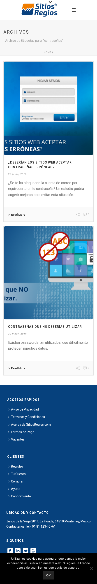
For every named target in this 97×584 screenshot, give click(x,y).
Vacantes (18, 439)
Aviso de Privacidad (25, 409)
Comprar (17, 481)
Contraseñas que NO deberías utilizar (45, 326)
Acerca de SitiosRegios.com (31, 424)
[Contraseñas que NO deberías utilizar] (48, 273)
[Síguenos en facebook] (10, 551)
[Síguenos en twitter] (25, 551)
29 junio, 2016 (17, 174)
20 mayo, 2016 (17, 333)
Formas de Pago (22, 432)
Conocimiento (21, 496)
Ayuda (15, 489)
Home (47, 52)
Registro (17, 466)
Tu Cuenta (18, 474)
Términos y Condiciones (28, 417)
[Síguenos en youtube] (33, 551)
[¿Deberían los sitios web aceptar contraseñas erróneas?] (48, 108)
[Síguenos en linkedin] (18, 551)
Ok (48, 575)
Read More (18, 214)
